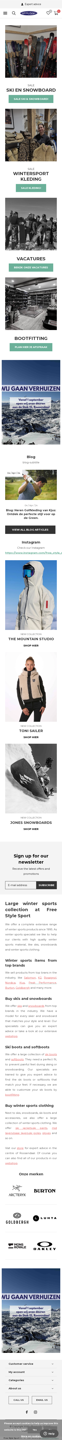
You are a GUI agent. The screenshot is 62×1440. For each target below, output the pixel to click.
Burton (9, 987)
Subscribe (47, 885)
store (20, 1148)
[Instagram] (35, 1412)
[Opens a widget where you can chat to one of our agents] (49, 1434)
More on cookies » (32, 1436)
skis (19, 1006)
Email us (42, 1400)
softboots (17, 1059)
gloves (46, 1133)
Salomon (30, 977)
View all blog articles (30, 529)
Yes (35, 1429)
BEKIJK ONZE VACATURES (31, 267)
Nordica (10, 982)
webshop (11, 1036)
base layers (20, 1133)
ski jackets (24, 1128)
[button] (5, 13)
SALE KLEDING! (31, 188)
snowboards (36, 1006)
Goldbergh (23, 987)
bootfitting (12, 1094)
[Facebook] (27, 1412)
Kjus (22, 982)
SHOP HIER (31, 645)
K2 (40, 977)
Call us (18, 1400)
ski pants (40, 1128)
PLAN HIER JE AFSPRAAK (31, 347)
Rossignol (50, 977)
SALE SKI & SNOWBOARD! (31, 99)
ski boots (51, 1054)
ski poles (35, 1133)
